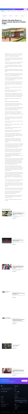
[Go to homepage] (3, 386)
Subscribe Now (24, 380)
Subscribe (21, 402)
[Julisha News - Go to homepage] (3, 11)
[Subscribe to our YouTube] (6, 391)
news (4, 18)
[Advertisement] (14, 4)
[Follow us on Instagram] (5, 391)
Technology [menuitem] (19, 11)
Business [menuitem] (9, 11)
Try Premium (25, 9)
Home (2, 18)
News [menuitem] (6, 11)
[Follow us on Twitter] (3, 391)
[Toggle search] (23, 11)
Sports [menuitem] (15, 11)
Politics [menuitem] (12, 11)
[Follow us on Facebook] (1, 391)
